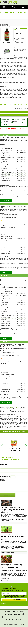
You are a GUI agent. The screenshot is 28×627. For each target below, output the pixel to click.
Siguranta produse (20, 611)
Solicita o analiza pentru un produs (14, 431)
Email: (4, 470)
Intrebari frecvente (7, 616)
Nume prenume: (3, 464)
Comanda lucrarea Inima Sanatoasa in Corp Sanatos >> (13, 123)
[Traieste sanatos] (14, 2)
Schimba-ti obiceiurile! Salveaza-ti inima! (13, 119)
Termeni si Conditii (9, 619)
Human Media (21, 624)
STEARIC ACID (12, 104)
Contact (19, 622)
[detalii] (7, 520)
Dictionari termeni (8, 614)
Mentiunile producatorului (14, 115)
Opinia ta (2, 480)
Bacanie (3, 523)
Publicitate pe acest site (11, 622)
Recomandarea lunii (18, 614)
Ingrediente (15, 616)
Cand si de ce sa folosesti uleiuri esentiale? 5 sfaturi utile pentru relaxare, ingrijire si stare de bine (13, 509)
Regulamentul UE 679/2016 (10, 597)
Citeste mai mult (6, 200)
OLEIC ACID (19, 104)
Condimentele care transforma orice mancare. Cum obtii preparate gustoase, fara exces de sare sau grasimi (13, 565)
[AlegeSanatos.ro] (4, 7)
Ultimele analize (6, 611)
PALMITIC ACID (4, 104)
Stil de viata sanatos (10, 523)
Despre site (22, 616)
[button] (26, 445)
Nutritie (7, 580)
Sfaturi (13, 611)
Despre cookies (19, 619)
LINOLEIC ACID (6, 341)
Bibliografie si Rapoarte (14, 112)
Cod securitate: (3, 476)
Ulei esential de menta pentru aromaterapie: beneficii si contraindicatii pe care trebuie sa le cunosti (13, 536)
